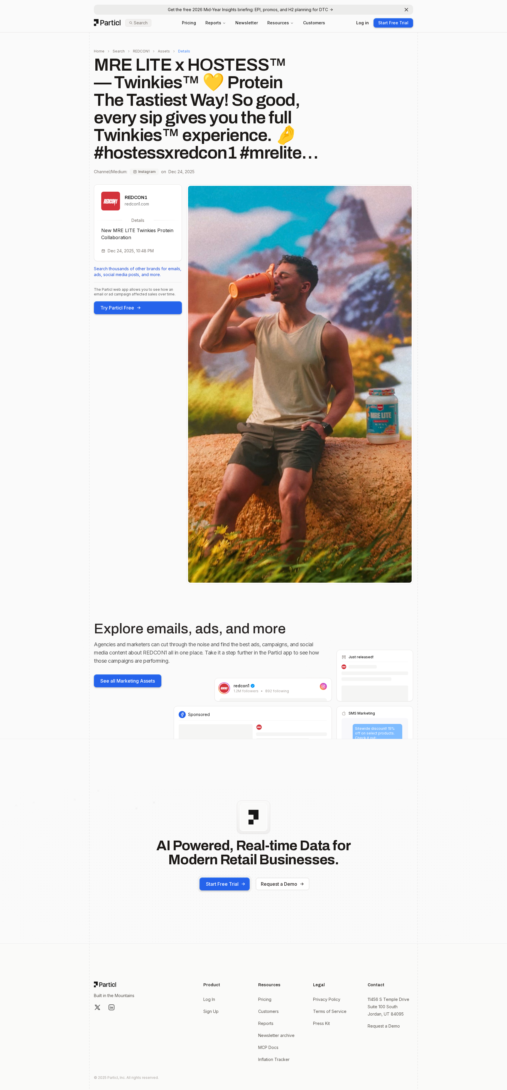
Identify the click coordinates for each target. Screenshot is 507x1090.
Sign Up (211, 1011)
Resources (278, 22)
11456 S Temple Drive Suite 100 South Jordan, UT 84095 (388, 1006)
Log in (362, 22)
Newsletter (246, 22)
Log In (209, 999)
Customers (314, 22)
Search (119, 51)
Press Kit (321, 1023)
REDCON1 (141, 51)
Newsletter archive (276, 1035)
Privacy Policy (326, 999)
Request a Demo (279, 884)
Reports (213, 22)
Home (99, 51)
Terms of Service (330, 1011)
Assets (164, 51)
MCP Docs (268, 1047)
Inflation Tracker (274, 1059)
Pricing (189, 22)
